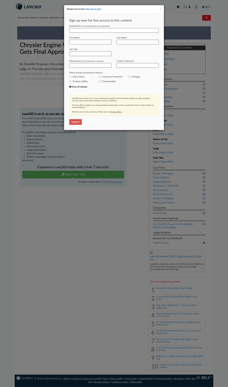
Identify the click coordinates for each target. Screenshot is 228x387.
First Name (74, 38)
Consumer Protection (112, 77)
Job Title (73, 49)
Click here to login (93, 9)
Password (86, 61)
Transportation (109, 81)
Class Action (78, 77)
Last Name (122, 38)
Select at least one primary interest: (86, 73)
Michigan (136, 77)
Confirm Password (125, 61)
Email (89, 26)
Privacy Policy (116, 112)
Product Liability (80, 81)
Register (75, 122)
